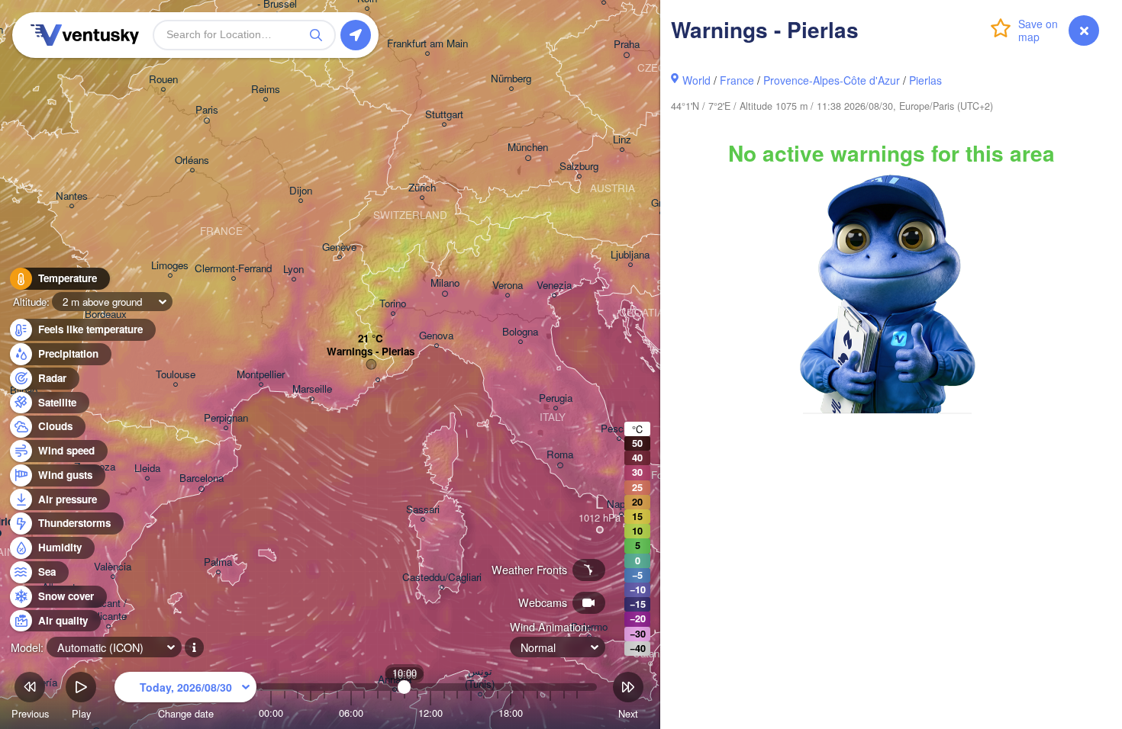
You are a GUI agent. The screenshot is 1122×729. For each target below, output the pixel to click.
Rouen (163, 79)
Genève (339, 247)
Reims (265, 89)
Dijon (300, 191)
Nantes (72, 196)
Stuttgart (444, 114)
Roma (559, 454)
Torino (392, 303)
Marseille (312, 389)
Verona (507, 285)
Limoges (170, 265)
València (112, 566)
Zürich (422, 187)
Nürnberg (511, 78)
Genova (436, 335)
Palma (218, 562)
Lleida (147, 468)
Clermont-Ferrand (233, 268)
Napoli (621, 504)
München (528, 147)
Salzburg (578, 166)
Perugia (555, 398)
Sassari (423, 509)
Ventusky (82, 35)
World (696, 80)
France (737, 80)
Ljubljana (630, 255)
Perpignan (226, 418)
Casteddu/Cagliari (442, 577)
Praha (627, 44)
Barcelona (201, 478)
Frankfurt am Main (427, 43)
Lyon (293, 269)
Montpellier (261, 374)
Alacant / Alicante (108, 610)
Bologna (520, 332)
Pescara (619, 428)
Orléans (192, 160)
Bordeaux (106, 314)
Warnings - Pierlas (370, 351)
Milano (444, 283)
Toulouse (175, 374)
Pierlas (925, 80)
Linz (622, 139)
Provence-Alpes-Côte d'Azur (831, 80)
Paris (206, 110)
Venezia (554, 285)
